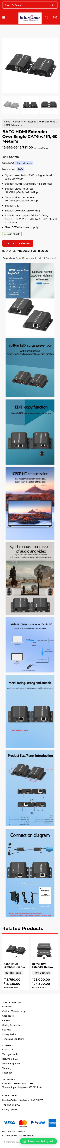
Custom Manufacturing (14, 1011)
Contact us (7, 1049)
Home (7, 121)
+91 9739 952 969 (11, 1105)
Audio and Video (47, 121)
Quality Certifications (12, 1025)
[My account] (55, 17)
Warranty (7, 1068)
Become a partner (11, 1063)
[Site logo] (30, 17)
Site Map (6, 1029)
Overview (7, 1006)
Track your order (10, 1054)
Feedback (7, 1072)
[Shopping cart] (47, 17)
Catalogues (8, 1015)
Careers (6, 1020)
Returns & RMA (10, 1058)
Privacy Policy (9, 1034)
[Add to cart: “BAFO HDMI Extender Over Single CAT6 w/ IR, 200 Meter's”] (15, 957)
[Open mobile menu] (4, 17)
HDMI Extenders (13, 125)
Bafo (20, 169)
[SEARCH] (53, 5)
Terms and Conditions (13, 1038)
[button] (38, 1141)
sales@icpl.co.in (10, 1109)
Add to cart (24, 243)
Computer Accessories (24, 121)
